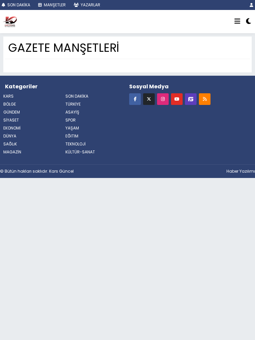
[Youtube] (177, 99)
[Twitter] (149, 99)
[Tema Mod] (248, 21)
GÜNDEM (11, 112)
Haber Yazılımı (240, 171)
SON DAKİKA (18, 5)
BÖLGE (9, 104)
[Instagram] (163, 99)
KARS (8, 96)
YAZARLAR (90, 5)
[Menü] (237, 21)
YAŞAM (72, 128)
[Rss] (205, 99)
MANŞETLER (54, 5)
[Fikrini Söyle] (191, 99)
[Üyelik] (251, 5)
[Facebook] (135, 99)
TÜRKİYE (73, 104)
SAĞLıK (10, 144)
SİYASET (11, 120)
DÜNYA (9, 136)
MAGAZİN (12, 152)
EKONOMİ (12, 128)
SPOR (70, 120)
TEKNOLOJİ (75, 144)
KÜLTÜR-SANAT (80, 152)
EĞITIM (71, 136)
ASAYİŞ (72, 112)
